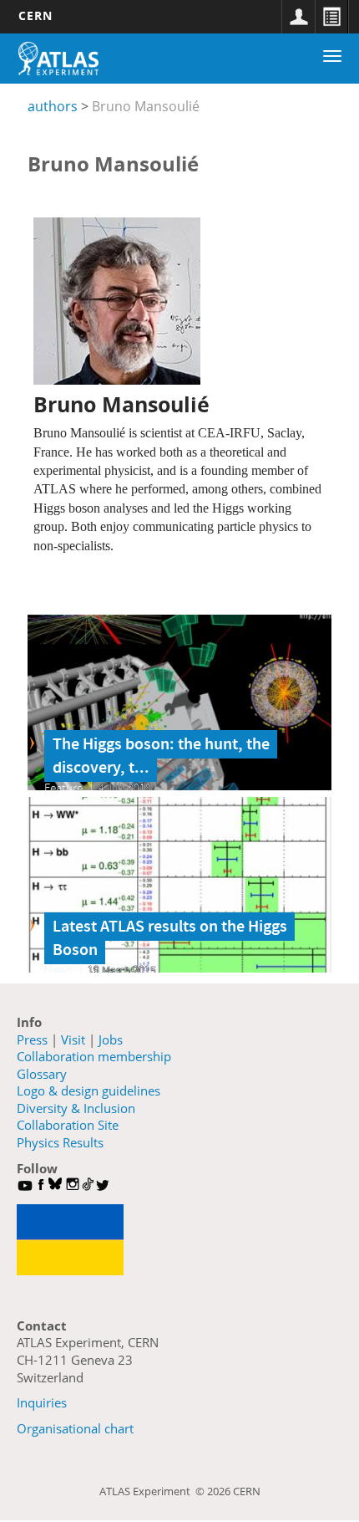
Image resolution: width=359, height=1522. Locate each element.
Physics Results (60, 1142)
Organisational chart (75, 1428)
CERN (35, 15)
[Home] (58, 58)
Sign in (298, 16)
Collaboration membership (94, 1056)
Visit (73, 1039)
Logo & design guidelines (88, 1090)
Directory (331, 16)
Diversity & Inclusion (76, 1108)
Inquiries (42, 1402)
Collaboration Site (68, 1124)
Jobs (111, 1039)
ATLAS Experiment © (153, 1491)
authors (53, 106)
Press (32, 1039)
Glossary (42, 1073)
